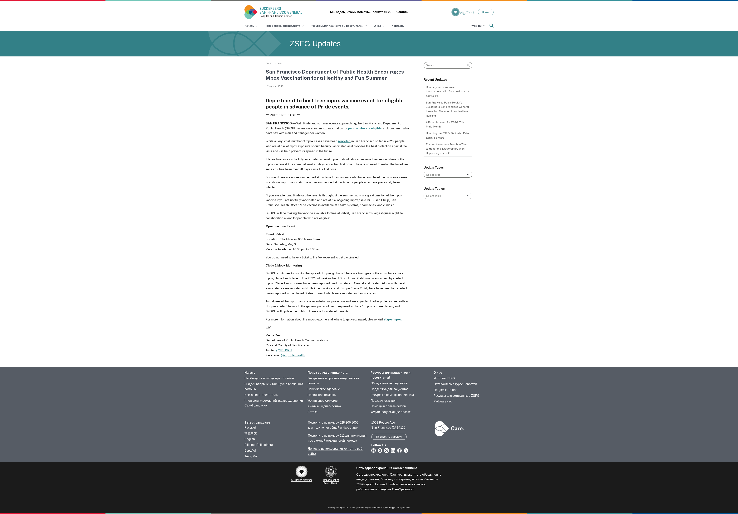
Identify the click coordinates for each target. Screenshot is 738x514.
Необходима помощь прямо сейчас (269, 378)
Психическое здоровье (324, 389)
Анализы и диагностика (324, 406)
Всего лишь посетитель (261, 394)
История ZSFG (444, 378)
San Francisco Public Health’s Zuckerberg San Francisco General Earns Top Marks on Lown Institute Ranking (447, 109)
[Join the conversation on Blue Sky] (373, 450)
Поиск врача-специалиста (327, 372)
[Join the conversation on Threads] (380, 450)
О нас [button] (377, 25)
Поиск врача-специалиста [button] (282, 25)
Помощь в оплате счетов (388, 406)
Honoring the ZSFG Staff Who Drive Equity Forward (448, 135)
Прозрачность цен (383, 400)
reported (344, 141)
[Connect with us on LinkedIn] (393, 450)
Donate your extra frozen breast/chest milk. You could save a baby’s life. (447, 91)
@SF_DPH (284, 350)
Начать (249, 372)
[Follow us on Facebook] (399, 450)
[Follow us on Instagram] (386, 450)
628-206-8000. (396, 12)
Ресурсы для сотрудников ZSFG (456, 395)
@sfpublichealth (293, 355)
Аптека (312, 412)
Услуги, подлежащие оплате (391, 412)
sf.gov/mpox (393, 319)
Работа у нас (443, 401)
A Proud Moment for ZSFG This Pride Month (445, 124)
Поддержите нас (445, 390)
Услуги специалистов (323, 400)
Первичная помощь (322, 394)
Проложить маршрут (389, 436)
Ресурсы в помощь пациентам (392, 394)
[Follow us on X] (406, 450)
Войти (486, 12)
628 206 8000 (349, 422)
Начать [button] (249, 25)
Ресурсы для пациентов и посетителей (391, 375)
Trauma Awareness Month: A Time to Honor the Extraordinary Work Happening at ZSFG (446, 149)
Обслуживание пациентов (389, 383)
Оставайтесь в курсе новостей (455, 384)
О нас (438, 372)
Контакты (398, 25)
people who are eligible (364, 128)
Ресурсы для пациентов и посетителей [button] (337, 25)
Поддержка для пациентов (390, 389)
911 (342, 435)
